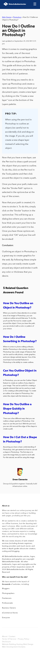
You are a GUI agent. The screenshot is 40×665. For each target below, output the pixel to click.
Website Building (9, 644)
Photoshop (17, 17)
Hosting (19, 644)
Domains (21, 647)
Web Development (10, 647)
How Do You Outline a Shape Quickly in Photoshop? (17, 409)
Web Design (6, 17)
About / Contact (8, 636)
